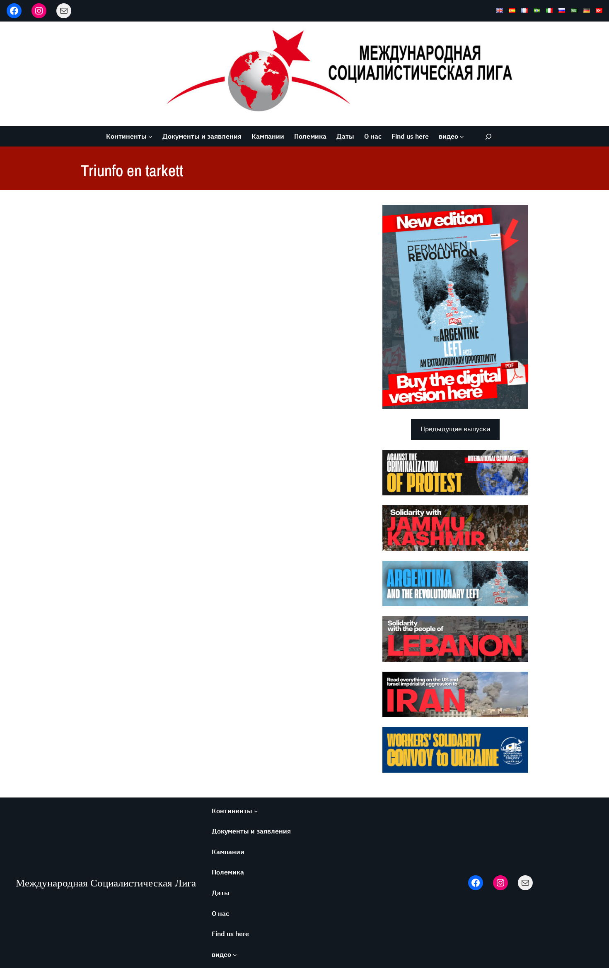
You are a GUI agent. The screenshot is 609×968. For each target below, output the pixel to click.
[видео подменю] (462, 137)
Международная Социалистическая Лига (106, 883)
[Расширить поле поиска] (488, 136)
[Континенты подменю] (150, 137)
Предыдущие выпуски (455, 429)
